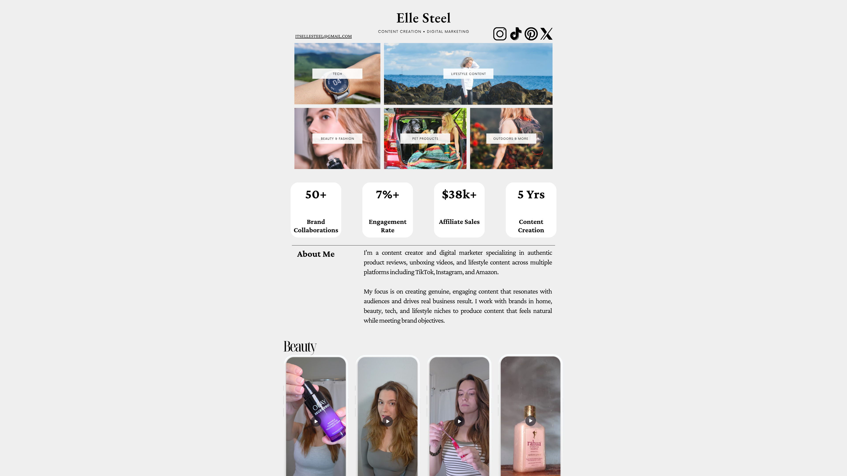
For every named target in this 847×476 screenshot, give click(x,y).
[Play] (530, 420)
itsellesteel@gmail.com (323, 36)
